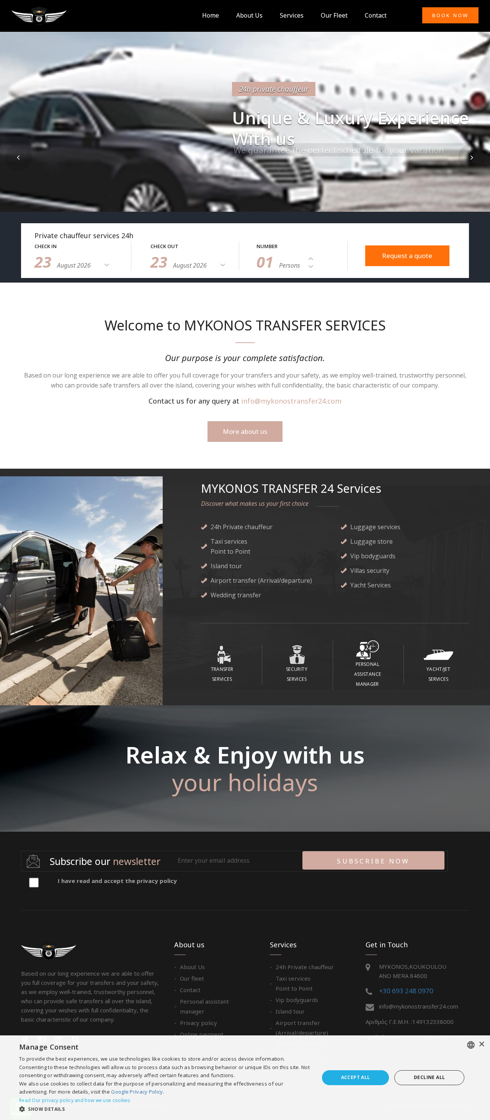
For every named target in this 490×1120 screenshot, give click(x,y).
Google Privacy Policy (137, 1091)
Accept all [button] (355, 1077)
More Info (263, 185)
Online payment (202, 1034)
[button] (18, 157)
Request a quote (407, 255)
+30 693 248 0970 (406, 990)
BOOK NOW (450, 15)
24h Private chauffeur (305, 967)
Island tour (290, 1011)
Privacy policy (198, 1023)
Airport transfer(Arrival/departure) (302, 1028)
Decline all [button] (429, 1077)
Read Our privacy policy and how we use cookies (74, 1100)
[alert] (245, 1077)
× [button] (481, 1044)
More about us (245, 431)
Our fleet (334, 15)
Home (210, 15)
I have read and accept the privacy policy (117, 881)
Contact (376, 15)
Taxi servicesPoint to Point (294, 983)
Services (292, 15)
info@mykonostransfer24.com (291, 400)
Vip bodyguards (297, 1000)
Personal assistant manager (204, 1006)
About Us (249, 15)
